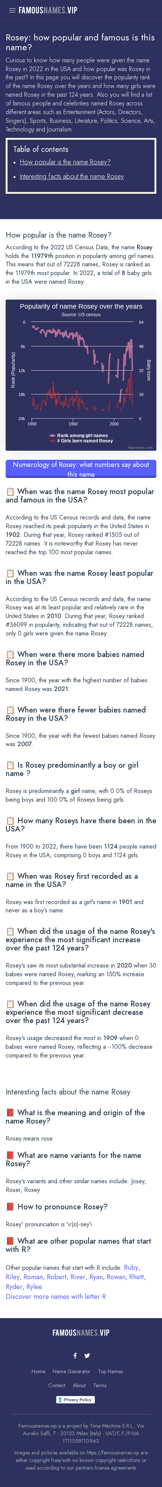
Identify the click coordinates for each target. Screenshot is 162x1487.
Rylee (34, 1287)
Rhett (136, 1277)
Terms (99, 1385)
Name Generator (71, 1371)
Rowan (116, 1277)
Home (38, 1371)
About (79, 1385)
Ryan (96, 1277)
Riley (13, 1277)
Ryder (14, 1287)
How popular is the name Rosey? (65, 162)
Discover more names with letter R (56, 1297)
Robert (57, 1277)
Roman (33, 1277)
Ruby (131, 1267)
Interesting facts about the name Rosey (72, 176)
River (78, 1277)
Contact (56, 1385)
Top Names (110, 1371)
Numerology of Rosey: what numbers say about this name (81, 469)
